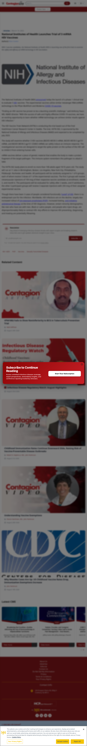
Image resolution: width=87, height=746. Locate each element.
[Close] (83, 729)
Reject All (77, 741)
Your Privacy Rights (15, 741)
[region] (43, 736)
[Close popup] (82, 364)
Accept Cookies (62, 741)
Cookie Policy (16, 737)
